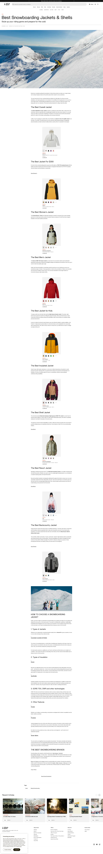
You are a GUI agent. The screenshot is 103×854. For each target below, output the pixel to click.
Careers (69, 834)
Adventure (46, 9)
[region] (14, 843)
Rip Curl (65, 763)
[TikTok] (100, 844)
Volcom (37, 761)
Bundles (52, 834)
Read (5, 820)
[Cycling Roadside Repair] (79, 810)
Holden (53, 763)
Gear (55, 9)
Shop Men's (33, 429)
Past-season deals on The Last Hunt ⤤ (57, 835)
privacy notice (19, 846)
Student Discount (54, 837)
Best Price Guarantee (37, 832)
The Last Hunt (87, 829)
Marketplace (36, 835)
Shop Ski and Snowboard (41, 777)
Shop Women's (34, 173)
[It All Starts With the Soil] (35, 810)
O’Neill (57, 763)
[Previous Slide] (96, 795)
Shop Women (33, 546)
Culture (51, 9)
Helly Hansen (55, 753)
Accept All (17, 849)
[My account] (95, 4)
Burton (32, 761)
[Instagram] (94, 844)
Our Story (69, 829)
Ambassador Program (71, 835)
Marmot (34, 754)
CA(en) (92, 4)
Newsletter (69, 837)
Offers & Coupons (54, 832)
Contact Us (36, 839)
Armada (60, 763)
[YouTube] (97, 844)
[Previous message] (29, 1)
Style (59, 9)
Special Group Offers (54, 839)
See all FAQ (36, 840)
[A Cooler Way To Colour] (12, 810)
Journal (41, 9)
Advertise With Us (71, 832)
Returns (35, 831)
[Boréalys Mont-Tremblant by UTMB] (57, 810)
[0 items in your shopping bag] (98, 4)
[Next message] (74, 1)
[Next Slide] (99, 795)
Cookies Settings (7, 849)
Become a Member (54, 829)
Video (62, 9)
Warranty (35, 834)
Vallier (86, 831)
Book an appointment (37, 837)
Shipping (35, 829)
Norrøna (38, 754)
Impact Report (70, 831)
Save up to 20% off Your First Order (57, 831)
